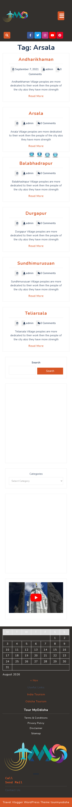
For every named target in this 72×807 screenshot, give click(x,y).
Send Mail (14, 782)
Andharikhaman (36, 59)
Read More (36, 96)
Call (9, 778)
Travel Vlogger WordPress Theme (26, 802)
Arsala (36, 113)
